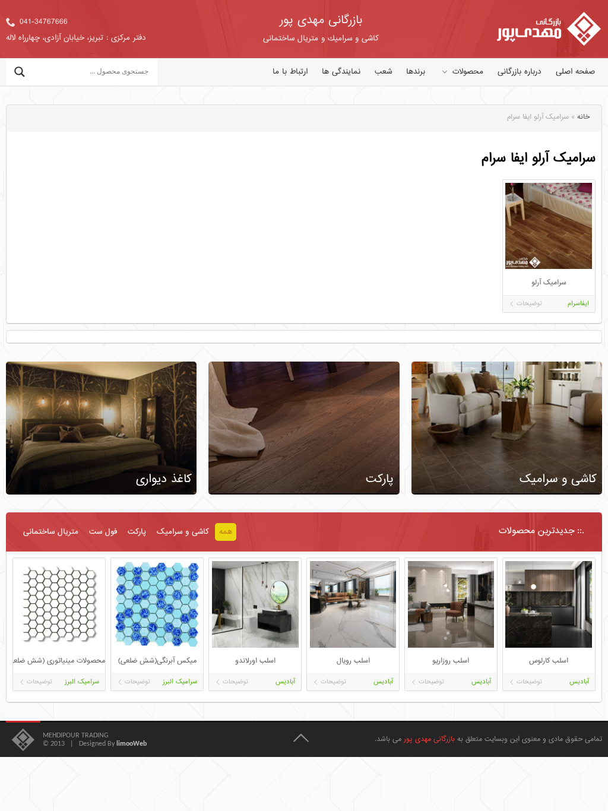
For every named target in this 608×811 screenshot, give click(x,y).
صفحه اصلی (575, 71)
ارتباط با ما (290, 71)
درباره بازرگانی (520, 71)
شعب (383, 71)
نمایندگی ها (341, 71)
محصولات (467, 71)
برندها (415, 71)
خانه (583, 117)
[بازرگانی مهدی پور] (549, 29)
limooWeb (131, 743)
